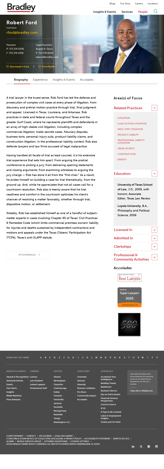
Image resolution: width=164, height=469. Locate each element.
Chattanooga (60, 388)
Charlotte (58, 384)
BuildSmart (106, 387)
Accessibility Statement (97, 439)
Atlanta (57, 377)
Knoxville (58, 407)
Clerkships (122, 246)
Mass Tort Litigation (130, 129)
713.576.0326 (45, 52)
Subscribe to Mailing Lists (141, 391)
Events (9, 384)
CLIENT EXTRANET (14, 436)
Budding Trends (108, 383)
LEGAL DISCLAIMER (64, 436)
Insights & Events (104, 12)
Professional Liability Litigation (131, 141)
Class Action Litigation (132, 123)
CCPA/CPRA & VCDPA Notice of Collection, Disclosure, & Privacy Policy (44, 439)
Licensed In (123, 230)
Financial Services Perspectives (109, 399)
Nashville (58, 414)
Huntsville (59, 399)
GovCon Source (108, 404)
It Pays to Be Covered (111, 412)
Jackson (58, 403)
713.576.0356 (16, 48)
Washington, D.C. (62, 422)
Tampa (57, 418)
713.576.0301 (16, 52)
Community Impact (86, 395)
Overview (81, 377)
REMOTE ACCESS (121, 439)
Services (127, 12)
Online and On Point (111, 422)
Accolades (82, 399)
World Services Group (29, 441)
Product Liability (128, 135)
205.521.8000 (45, 436)
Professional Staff (38, 388)
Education (122, 173)
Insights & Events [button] (64, 79)
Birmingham (60, 380)
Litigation (124, 118)
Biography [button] (21, 79)
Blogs (112, 4)
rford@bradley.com (22, 32)
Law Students (36, 380)
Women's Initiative (86, 388)
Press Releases (13, 399)
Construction (127, 154)
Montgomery (60, 411)
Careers (139, 4)
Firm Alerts (11, 388)
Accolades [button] (87, 79)
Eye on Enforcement (110, 394)
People (143, 12)
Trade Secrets (126, 148)
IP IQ (103, 408)
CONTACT (31, 436)
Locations (153, 4)
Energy (122, 159)
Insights (10, 392)
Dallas (57, 392)
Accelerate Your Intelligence (108, 378)
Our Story (125, 4)
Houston (11, 44)
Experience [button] (40, 79)
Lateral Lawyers (37, 384)
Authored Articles (14, 380)
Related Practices (128, 108)
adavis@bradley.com (47, 57)
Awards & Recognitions (17, 377)
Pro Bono (81, 392)
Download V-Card (19, 66)
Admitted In (123, 238)
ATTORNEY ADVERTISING (56, 441)
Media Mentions (14, 395)
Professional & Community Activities (131, 257)
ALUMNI (10, 441)
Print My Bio (48, 66)
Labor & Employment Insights (111, 417)
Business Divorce (109, 391)
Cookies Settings (80, 441)
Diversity (81, 384)
